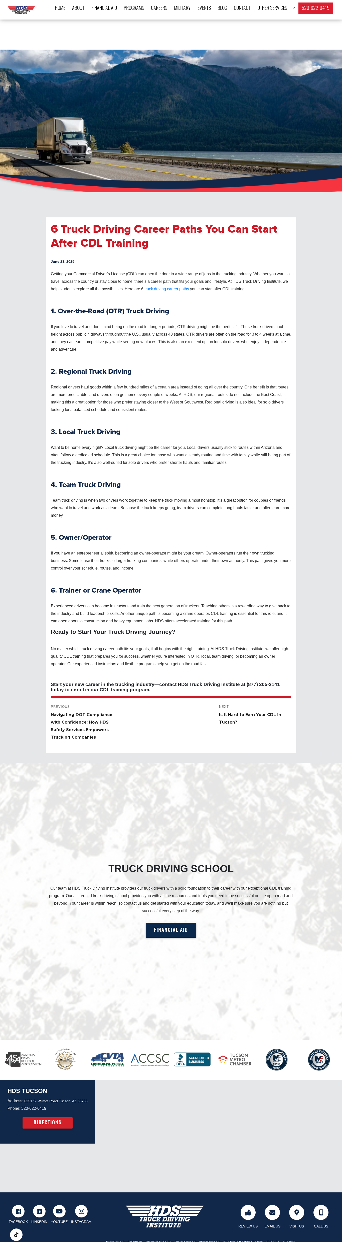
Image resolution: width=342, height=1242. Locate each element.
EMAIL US (272, 1226)
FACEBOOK (18, 1222)
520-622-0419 (315, 8)
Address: (15, 1101)
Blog (222, 8)
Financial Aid (104, 8)
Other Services (272, 8)
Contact (242, 8)
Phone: (14, 1108)
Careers (159, 8)
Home (60, 8)
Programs (134, 8)
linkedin (39, 1222)
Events (204, 8)
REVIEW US (248, 1226)
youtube (59, 1222)
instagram (81, 1222)
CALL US (321, 1226)
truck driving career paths (166, 289)
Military (182, 8)
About (78, 8)
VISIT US (296, 1226)
